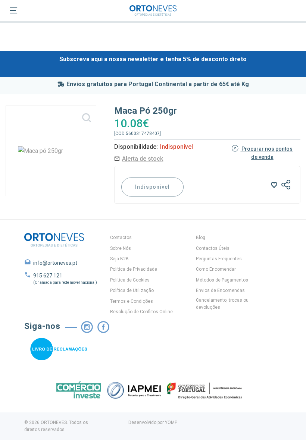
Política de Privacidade (133, 269)
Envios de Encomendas (220, 290)
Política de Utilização (132, 290)
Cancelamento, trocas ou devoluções (222, 304)
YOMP (171, 422)
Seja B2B (119, 258)
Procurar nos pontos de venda (266, 153)
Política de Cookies (130, 280)
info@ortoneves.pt (55, 263)
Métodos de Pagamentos (222, 280)
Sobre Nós (120, 248)
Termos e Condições (131, 301)
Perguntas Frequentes (219, 258)
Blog (200, 237)
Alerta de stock (142, 158)
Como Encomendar (216, 269)
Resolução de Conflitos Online (141, 311)
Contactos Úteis (213, 248)
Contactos (121, 237)
